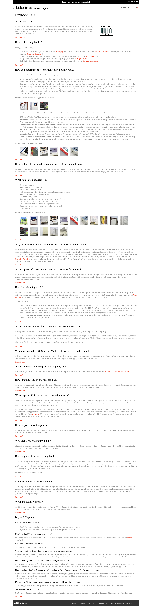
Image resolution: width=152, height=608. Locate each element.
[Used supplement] (44, 109)
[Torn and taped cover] (34, 224)
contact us (134, 2)
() (137, 7)
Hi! (124, 7)
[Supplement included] (34, 109)
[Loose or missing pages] (94, 224)
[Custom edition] (44, 155)
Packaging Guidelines (22, 259)
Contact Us (99, 603)
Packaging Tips (80, 58)
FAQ (115, 603)
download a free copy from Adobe (116, 371)
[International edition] (24, 155)
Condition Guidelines (34, 54)
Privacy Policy (127, 603)
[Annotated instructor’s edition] (34, 155)
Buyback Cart (108, 603)
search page (59, 51)
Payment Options (91, 56)
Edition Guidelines (101, 51)
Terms (120, 603)
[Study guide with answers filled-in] (124, 224)
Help (93, 603)
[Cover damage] (24, 224)
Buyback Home (77, 603)
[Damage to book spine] (104, 224)
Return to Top (20, 37)
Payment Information (90, 61)
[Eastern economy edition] (54, 155)
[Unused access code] (24, 109)
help (129, 2)
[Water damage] (34, 235)
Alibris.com (87, 603)
